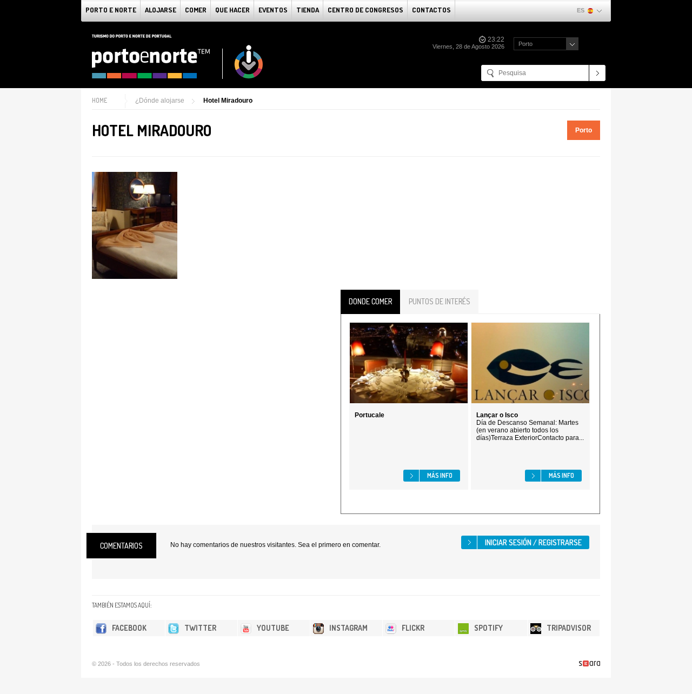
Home (99, 100)
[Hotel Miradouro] (134, 225)
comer (196, 9)
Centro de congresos (365, 9)
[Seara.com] (589, 663)
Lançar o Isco (497, 415)
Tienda (307, 9)
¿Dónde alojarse (159, 100)
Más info (440, 475)
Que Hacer (232, 9)
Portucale (369, 415)
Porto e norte (110, 9)
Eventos (273, 9)
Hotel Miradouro (227, 100)
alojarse (160, 9)
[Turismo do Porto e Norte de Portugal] (178, 57)
